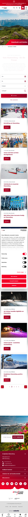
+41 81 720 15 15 (7, 461)
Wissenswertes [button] (6, 477)
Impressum (20, 506)
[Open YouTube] (16, 483)
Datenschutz (14, 506)
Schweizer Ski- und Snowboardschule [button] (11, 473)
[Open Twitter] (20, 483)
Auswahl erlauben (14, 281)
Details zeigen (20, 272)
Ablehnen (14, 285)
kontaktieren (20, 70)
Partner (6, 506)
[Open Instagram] (7, 483)
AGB (10, 506)
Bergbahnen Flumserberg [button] (8, 453)
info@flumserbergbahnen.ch (9, 465)
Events (15, 401)
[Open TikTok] (25, 483)
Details (7, 127)
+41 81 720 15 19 (8, 463)
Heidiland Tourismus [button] (7, 469)
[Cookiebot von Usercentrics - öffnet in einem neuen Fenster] (20, 230)
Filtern (15, 95)
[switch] (24, 258)
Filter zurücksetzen (14, 99)
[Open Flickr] (11, 483)
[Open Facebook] (3, 483)
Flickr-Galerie (7, 399)
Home (5, 46)
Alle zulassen (14, 276)
